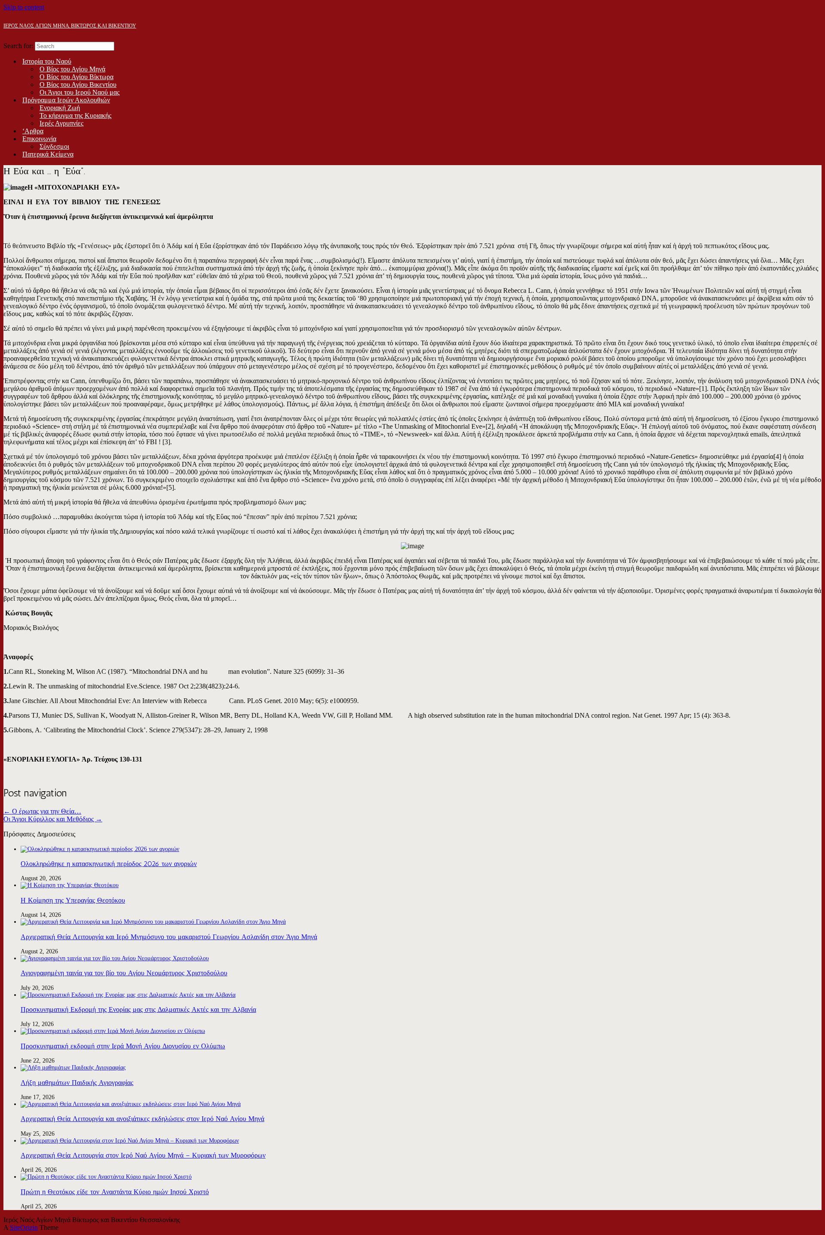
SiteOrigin (24, 1227)
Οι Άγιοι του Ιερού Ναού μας (79, 92)
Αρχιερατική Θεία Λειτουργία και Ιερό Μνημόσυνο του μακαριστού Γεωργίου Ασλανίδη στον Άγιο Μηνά (169, 937)
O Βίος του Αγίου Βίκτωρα (76, 76)
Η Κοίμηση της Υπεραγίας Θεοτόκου (73, 900)
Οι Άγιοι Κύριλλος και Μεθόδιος (52, 819)
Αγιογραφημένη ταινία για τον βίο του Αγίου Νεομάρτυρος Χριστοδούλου (124, 973)
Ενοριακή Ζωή (60, 107)
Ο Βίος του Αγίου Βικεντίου (78, 84)
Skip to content (23, 7)
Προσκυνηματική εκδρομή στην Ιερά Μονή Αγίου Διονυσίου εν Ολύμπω (123, 1046)
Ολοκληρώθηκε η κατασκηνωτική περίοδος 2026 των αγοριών (109, 864)
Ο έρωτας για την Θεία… (42, 811)
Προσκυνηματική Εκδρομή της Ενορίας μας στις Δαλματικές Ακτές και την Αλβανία (138, 1009)
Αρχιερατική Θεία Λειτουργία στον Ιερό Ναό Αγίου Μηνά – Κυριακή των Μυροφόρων (143, 1155)
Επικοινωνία (39, 138)
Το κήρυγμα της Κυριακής (75, 115)
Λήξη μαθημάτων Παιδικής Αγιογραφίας (77, 1082)
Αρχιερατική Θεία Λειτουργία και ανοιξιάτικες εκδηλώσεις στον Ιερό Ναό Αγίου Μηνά (142, 1119)
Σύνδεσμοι (54, 146)
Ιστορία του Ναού (46, 61)
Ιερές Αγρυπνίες (61, 123)
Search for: (18, 45)
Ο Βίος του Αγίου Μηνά (72, 69)
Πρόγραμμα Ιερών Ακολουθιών (66, 100)
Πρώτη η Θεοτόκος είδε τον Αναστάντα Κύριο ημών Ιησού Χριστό (115, 1192)
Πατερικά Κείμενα (47, 154)
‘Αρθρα (32, 131)
